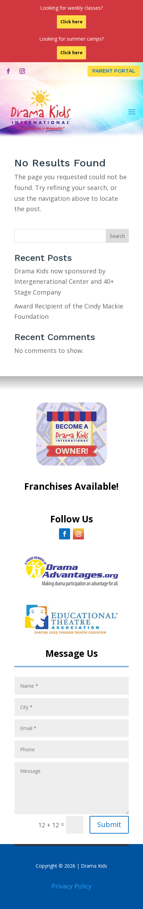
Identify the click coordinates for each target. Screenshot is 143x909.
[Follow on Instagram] (22, 71)
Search (117, 236)
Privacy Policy (71, 886)
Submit (109, 824)
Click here (71, 22)
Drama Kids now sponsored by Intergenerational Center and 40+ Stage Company (64, 281)
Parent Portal (113, 71)
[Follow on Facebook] (8, 71)
